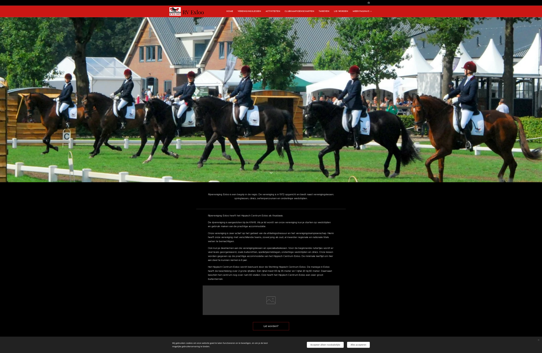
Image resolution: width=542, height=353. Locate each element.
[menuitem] (230, 11)
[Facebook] (369, 2)
